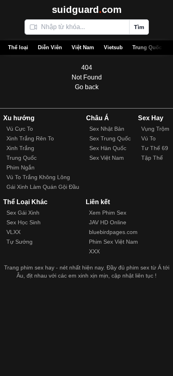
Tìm (139, 27)
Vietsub (113, 47)
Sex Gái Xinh (22, 212)
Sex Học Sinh (23, 222)
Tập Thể (152, 158)
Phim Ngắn (20, 167)
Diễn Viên (50, 47)
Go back (87, 87)
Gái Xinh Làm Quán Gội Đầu (42, 187)
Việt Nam (83, 47)
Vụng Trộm (155, 128)
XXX (94, 251)
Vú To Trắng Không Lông (38, 177)
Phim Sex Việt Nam (113, 241)
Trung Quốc (147, 47)
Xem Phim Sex (107, 212)
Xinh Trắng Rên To (30, 138)
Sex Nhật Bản (106, 128)
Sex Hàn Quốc (107, 148)
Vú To (148, 138)
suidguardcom (87, 9)
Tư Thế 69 (154, 148)
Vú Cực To (19, 128)
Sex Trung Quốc (110, 138)
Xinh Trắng (20, 148)
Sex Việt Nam (106, 158)
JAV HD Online (107, 222)
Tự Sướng (19, 241)
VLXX (13, 232)
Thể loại (18, 47)
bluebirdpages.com (113, 232)
